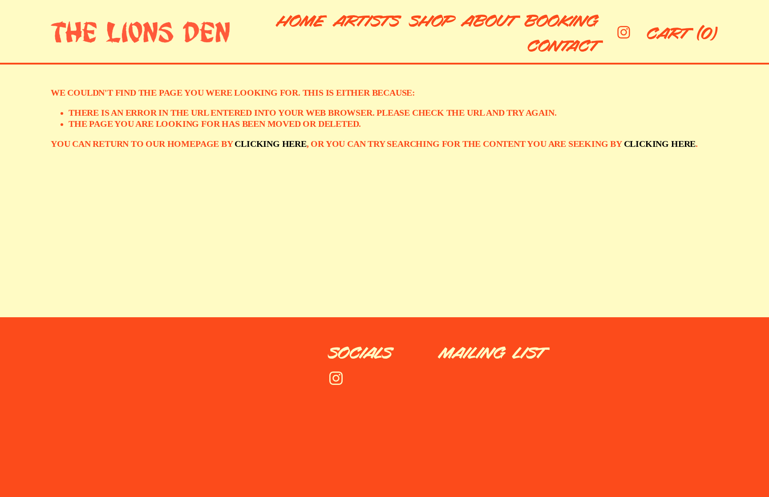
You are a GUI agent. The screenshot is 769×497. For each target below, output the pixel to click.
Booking (562, 19)
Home (301, 19)
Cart (683, 32)
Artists (368, 19)
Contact (563, 44)
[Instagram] (623, 32)
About (490, 19)
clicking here (270, 144)
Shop (432, 19)
